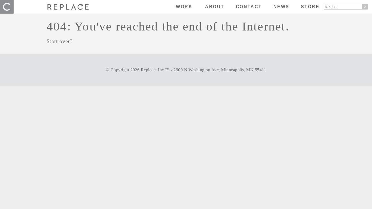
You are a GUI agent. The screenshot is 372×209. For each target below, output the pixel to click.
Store (310, 6)
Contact (249, 6)
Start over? (60, 41)
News (281, 6)
